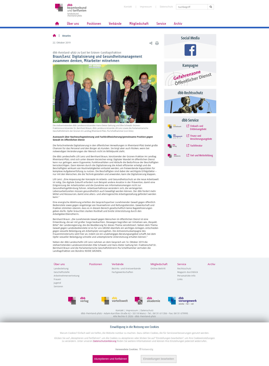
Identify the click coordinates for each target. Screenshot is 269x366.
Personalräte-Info (186, 275)
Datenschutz (166, 6)
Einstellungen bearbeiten (158, 359)
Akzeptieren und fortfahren (110, 359)
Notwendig (147, 349)
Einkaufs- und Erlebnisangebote (198, 128)
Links (180, 279)
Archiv (178, 24)
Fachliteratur (196, 145)
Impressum (146, 6)
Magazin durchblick (187, 272)
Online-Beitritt (158, 268)
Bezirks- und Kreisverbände (126, 268)
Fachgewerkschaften (122, 272)
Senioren (58, 286)
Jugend (57, 282)
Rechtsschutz (184, 268)
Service (161, 24)
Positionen (94, 24)
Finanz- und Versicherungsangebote (201, 137)
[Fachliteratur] (177, 148)
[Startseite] (54, 36)
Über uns (73, 24)
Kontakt (128, 6)
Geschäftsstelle (62, 272)
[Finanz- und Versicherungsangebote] (177, 138)
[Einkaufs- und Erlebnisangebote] (177, 129)
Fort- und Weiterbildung (201, 155)
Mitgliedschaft (139, 24)
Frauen (57, 279)
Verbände (115, 24)
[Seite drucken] (156, 43)
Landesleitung (61, 268)
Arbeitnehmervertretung (66, 275)
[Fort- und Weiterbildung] (177, 158)
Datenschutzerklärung (104, 341)
